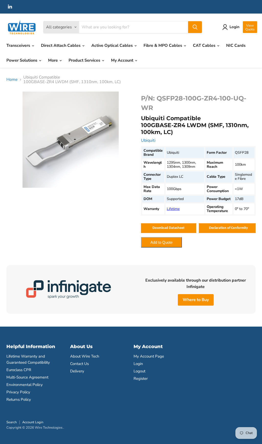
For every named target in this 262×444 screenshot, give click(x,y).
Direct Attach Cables (61, 45)
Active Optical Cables (112, 45)
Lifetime (173, 208)
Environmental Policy (24, 384)
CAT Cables (204, 45)
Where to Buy (196, 300)
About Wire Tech (84, 356)
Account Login (32, 422)
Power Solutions (22, 60)
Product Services (85, 60)
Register (141, 378)
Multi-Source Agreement (27, 377)
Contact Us (79, 363)
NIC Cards (236, 45)
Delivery (77, 371)
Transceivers (18, 45)
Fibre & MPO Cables (163, 45)
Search (11, 422)
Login (138, 363)
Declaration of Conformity (228, 228)
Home (12, 79)
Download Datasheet (168, 228)
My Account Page (149, 356)
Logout (139, 371)
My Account (122, 60)
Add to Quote (161, 242)
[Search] (195, 27)
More (53, 60)
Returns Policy (18, 399)
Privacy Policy (18, 392)
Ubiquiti (148, 140)
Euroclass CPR (18, 369)
